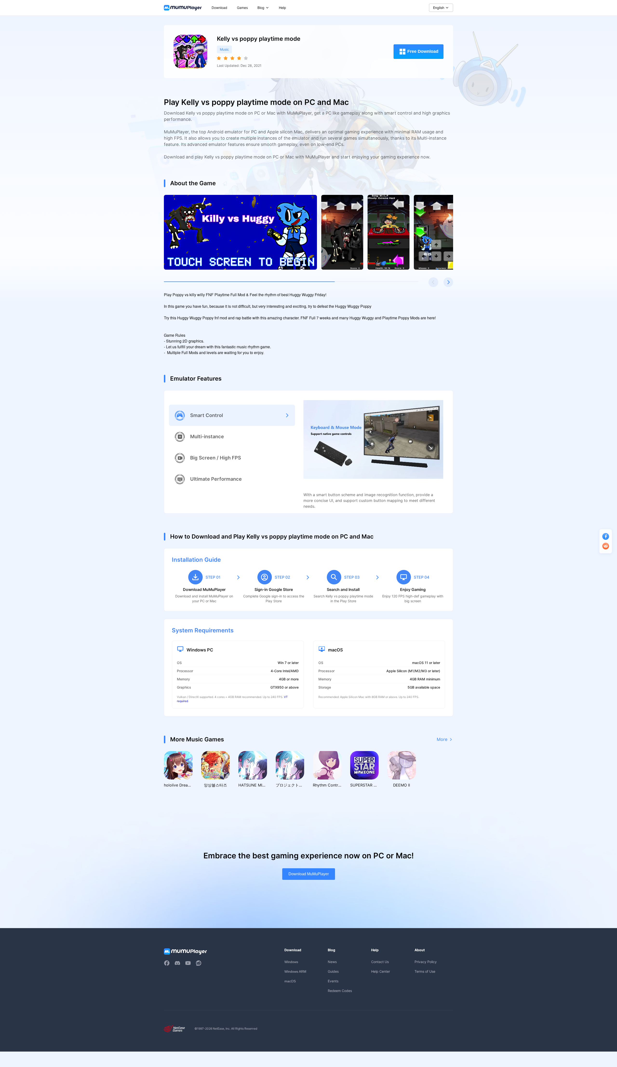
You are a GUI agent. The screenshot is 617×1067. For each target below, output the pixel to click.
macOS (290, 981)
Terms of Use (425, 971)
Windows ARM (295, 971)
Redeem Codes (340, 991)
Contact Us (380, 962)
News (332, 962)
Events (333, 981)
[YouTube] (188, 963)
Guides (333, 971)
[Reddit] (198, 963)
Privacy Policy (426, 962)
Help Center (380, 971)
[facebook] (167, 963)
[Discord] (177, 963)
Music (224, 49)
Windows (291, 962)
